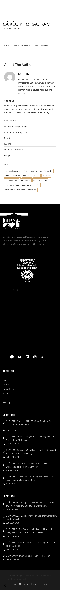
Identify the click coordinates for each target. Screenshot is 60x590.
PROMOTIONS (25, 180)
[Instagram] (34, 356)
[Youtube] (19, 356)
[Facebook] (11, 356)
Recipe (7, 155)
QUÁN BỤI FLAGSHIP (40, 180)
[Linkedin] (27, 356)
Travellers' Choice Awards (15, 190)
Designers (27, 175)
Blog (6, 138)
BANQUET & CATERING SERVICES (16, 171)
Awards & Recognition (14, 126)
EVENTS (36, 175)
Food (6, 144)
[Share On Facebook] (8, 579)
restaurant (26, 185)
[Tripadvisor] (42, 356)
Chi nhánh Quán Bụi (12, 175)
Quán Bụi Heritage (12, 185)
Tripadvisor (32, 190)
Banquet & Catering (13, 132)
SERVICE (36, 185)
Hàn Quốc (46, 175)
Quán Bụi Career (12, 149)
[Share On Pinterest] (16, 579)
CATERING (33, 171)
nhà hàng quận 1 (11, 180)
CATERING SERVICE (46, 171)
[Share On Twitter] (12, 579)
